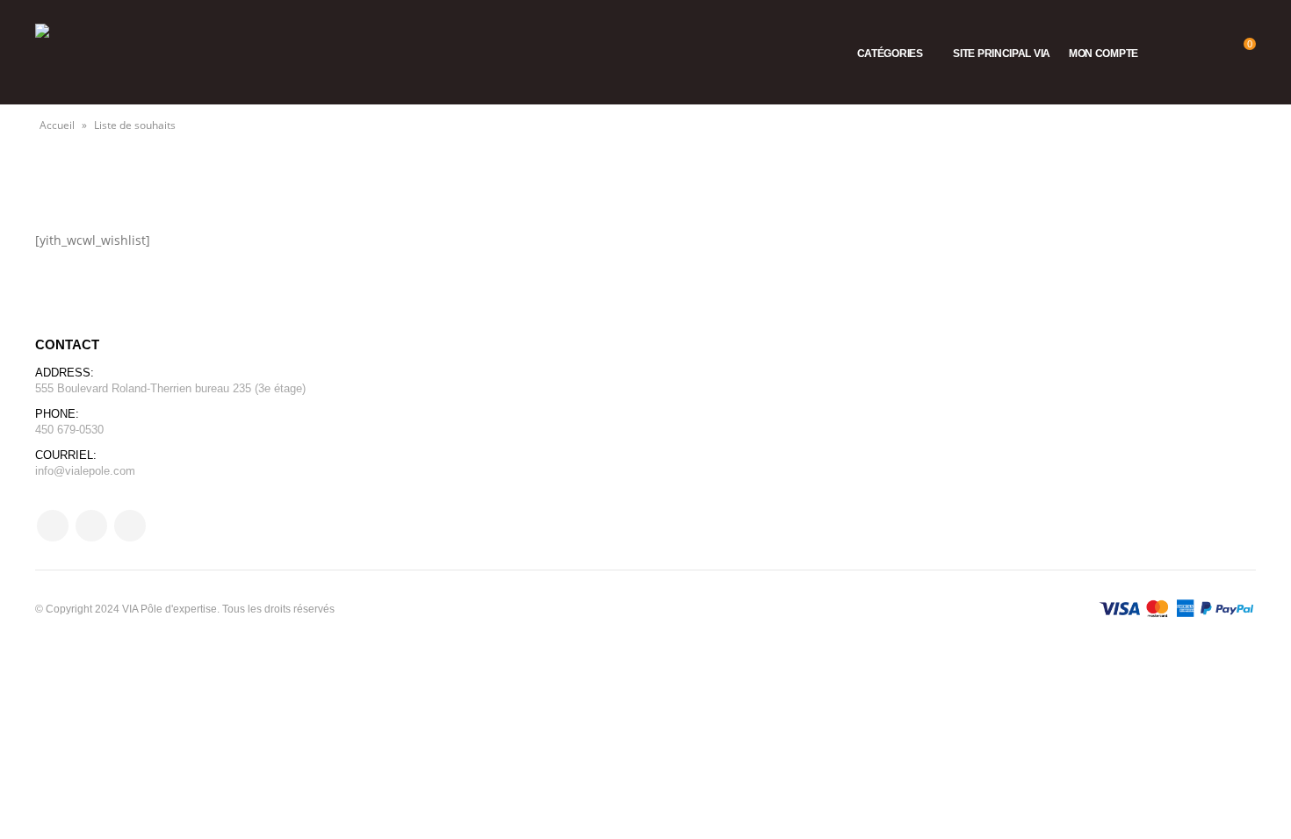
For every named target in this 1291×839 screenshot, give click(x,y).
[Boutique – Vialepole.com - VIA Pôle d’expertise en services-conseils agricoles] (79, 52)
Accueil (57, 125)
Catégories (890, 53)
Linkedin (130, 525)
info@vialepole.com (85, 470)
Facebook (53, 525)
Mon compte (1103, 53)
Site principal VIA (1001, 53)
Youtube (91, 525)
